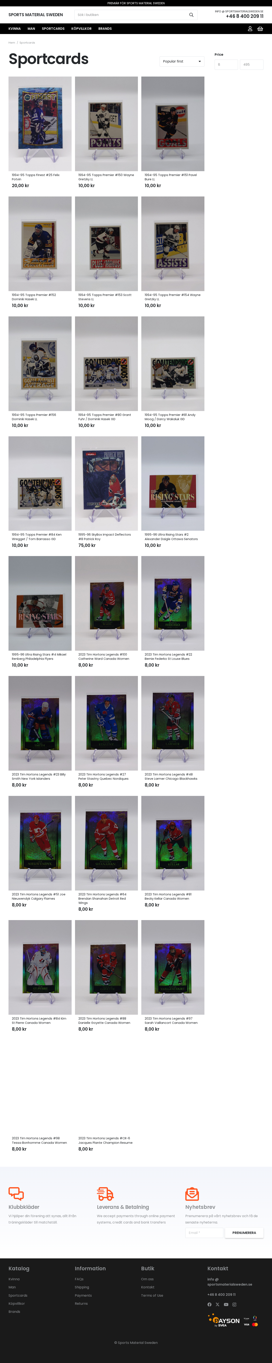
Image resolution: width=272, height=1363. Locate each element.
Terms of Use (152, 1295)
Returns (81, 1303)
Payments (83, 1295)
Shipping (82, 1287)
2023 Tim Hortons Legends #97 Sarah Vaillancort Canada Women (171, 1020)
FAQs (79, 1279)
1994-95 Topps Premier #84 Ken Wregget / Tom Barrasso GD (37, 536)
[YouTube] (226, 1304)
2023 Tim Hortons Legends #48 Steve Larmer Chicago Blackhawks (171, 776)
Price (219, 54)
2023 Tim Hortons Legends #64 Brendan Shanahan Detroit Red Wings (102, 898)
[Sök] (191, 15)
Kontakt (147, 1287)
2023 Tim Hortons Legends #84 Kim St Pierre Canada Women (39, 1020)
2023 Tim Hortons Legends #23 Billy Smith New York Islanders (39, 776)
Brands (14, 1311)
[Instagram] (234, 1304)
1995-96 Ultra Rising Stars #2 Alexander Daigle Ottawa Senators (171, 536)
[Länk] (250, 28)
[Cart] (260, 28)
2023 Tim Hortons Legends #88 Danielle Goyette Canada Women (104, 1020)
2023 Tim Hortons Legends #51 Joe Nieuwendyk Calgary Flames (38, 896)
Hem (11, 42)
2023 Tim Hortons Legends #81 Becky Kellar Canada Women (168, 896)
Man (12, 1287)
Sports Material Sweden (138, 1342)
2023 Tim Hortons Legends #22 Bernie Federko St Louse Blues (168, 656)
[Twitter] (217, 1304)
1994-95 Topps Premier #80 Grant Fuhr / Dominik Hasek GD (104, 417)
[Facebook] (209, 1304)
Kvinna (14, 1279)
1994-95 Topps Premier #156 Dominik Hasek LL (34, 417)
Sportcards (17, 1295)
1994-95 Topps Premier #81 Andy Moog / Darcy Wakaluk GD (170, 417)
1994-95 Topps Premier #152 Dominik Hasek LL (34, 297)
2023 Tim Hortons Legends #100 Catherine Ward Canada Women (103, 656)
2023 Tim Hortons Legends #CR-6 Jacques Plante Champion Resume (105, 1140)
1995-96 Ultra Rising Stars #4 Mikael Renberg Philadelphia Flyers (39, 656)
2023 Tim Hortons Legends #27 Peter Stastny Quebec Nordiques (103, 776)
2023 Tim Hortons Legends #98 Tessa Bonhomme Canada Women (39, 1140)
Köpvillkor (16, 1303)
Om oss (147, 1279)
